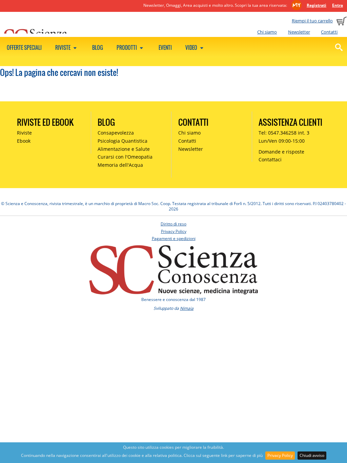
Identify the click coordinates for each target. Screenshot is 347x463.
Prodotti (127, 47)
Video (191, 47)
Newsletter (299, 32)
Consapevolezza (116, 132)
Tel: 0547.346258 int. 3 (284, 132)
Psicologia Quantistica (122, 141)
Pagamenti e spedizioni (174, 238)
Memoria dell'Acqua (120, 165)
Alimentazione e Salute (124, 149)
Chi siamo (267, 32)
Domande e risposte (281, 151)
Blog (97, 47)
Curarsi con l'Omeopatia (125, 157)
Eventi (165, 47)
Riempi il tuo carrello (312, 21)
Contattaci (270, 159)
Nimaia (186, 308)
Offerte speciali (24, 47)
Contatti (329, 32)
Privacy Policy (280, 455)
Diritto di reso (173, 224)
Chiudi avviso (312, 455)
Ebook (23, 141)
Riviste (63, 47)
